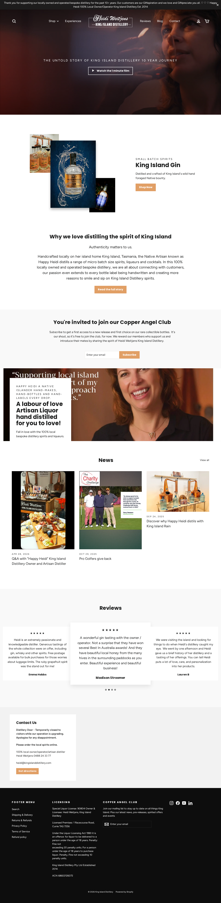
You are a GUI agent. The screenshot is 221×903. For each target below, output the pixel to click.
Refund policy (19, 837)
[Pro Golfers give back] (110, 510)
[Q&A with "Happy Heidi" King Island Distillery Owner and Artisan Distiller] (43, 510)
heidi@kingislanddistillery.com (33, 762)
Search (15, 809)
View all (204, 460)
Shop (52, 21)
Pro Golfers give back (95, 559)
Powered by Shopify (124, 892)
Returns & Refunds (22, 820)
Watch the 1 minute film (113, 71)
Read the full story (110, 289)
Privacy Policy (19, 825)
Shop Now (145, 187)
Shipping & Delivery (22, 814)
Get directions (27, 771)
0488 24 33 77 (42, 755)
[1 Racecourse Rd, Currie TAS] (110, 747)
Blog (160, 21)
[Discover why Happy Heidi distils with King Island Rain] (178, 491)
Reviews (145, 21)
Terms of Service (21, 831)
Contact (174, 21)
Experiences (73, 21)
